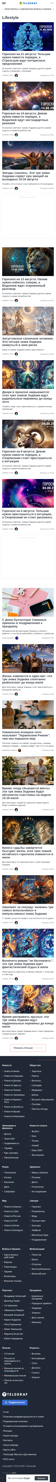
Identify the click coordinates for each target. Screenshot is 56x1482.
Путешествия (38, 1221)
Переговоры (10, 1267)
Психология (38, 1187)
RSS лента (8, 1459)
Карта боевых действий (11, 1256)
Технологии (10, 1172)
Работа (35, 1076)
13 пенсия (9, 1354)
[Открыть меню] (4, 3)
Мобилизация (37, 1249)
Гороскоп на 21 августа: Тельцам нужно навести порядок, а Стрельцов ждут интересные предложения (26, 59)
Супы (34, 1363)
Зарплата (36, 1071)
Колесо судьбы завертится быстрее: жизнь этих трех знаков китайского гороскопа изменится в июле (27, 852)
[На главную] (28, 3)
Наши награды (10, 1435)
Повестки (36, 1255)
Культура (36, 1225)
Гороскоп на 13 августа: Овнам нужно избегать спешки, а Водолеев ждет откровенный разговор (24, 284)
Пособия (36, 1104)
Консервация (38, 1358)
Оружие (8, 1271)
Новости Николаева (14, 1116)
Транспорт (9, 1139)
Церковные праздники (37, 1297)
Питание (36, 1177)
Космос (8, 1177)
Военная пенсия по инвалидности (14, 1369)
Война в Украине (11, 1249)
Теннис (35, 1141)
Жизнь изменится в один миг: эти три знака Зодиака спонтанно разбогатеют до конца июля (27, 679)
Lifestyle (34, 1201)
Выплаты (36, 1081)
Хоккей (35, 1145)
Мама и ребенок (40, 1172)
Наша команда (10, 1445)
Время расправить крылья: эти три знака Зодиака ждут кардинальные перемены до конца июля (28, 1021)
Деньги (7, 1134)
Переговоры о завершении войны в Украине (28, 9)
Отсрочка (36, 1264)
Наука (5, 1167)
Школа (35, 1095)
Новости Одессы (12, 1085)
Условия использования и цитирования (23, 1426)
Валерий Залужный (14, 1315)
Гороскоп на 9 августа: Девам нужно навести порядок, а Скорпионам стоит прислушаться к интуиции (27, 456)
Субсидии (37, 1085)
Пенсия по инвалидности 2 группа (12, 1361)
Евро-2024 (37, 1150)
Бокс (34, 1136)
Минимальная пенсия (15, 1375)
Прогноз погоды (40, 1109)
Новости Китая (11, 1225)
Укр (52, 3)
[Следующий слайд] (53, 9)
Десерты (36, 1368)
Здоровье (35, 1167)
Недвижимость (11, 1143)
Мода (34, 1216)
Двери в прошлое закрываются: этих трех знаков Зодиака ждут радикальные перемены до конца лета (27, 397)
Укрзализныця (11, 1157)
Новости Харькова (13, 1076)
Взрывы (8, 1262)
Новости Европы (12, 1207)
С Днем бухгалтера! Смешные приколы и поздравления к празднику (24, 623)
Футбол (35, 1131)
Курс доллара (11, 1153)
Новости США (11, 1211)
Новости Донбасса (13, 1107)
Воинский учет (39, 1274)
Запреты (36, 1313)
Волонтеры (10, 1276)
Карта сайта (9, 1450)
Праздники (35, 1290)
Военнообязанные (41, 1269)
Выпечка (36, 1354)
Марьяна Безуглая (13, 1334)
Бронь (35, 1259)
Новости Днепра (12, 1081)
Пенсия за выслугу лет (13, 1381)
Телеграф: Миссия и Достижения (19, 1454)
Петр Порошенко (12, 1324)
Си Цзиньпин (10, 1305)
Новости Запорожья (14, 1095)
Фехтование (38, 1155)
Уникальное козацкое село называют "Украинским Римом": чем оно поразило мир (26, 735)
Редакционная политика (15, 1421)
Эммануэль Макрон (14, 1310)
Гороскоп (36, 1207)
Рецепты (34, 1348)
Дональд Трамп (12, 1301)
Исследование (39, 1191)
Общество (35, 1065)
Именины (36, 1322)
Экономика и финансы (9, 1126)
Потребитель (38, 1211)
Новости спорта (38, 1125)
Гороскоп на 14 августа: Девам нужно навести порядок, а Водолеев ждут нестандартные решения (25, 118)
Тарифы (8, 1148)
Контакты (8, 1440)
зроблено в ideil (9, 1473)
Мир (4, 1201)
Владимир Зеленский (15, 1296)
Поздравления (39, 1240)
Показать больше (23, 1048)
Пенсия (6, 1348)
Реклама (7, 1431)
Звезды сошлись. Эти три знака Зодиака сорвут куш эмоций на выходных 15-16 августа (26, 176)
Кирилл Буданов (12, 1320)
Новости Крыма (12, 1111)
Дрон (6, 1187)
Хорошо (41, 1478)
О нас (6, 1412)
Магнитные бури (40, 1235)
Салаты (36, 1373)
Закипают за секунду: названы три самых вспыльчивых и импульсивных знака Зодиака (27, 910)
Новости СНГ (11, 1221)
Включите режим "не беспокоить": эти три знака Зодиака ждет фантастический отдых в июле (27, 964)
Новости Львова (12, 1090)
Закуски (36, 1377)
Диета (35, 1182)
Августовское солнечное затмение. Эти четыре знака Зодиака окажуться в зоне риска (28, 342)
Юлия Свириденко (13, 1338)
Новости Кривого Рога (12, 1100)
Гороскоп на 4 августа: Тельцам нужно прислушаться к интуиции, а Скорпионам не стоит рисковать (27, 514)
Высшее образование (43, 1099)
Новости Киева (11, 1071)
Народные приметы (42, 1303)
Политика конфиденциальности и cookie (23, 1417)
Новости (7, 1065)
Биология (9, 1182)
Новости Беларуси (13, 1230)
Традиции (36, 1308)
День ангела (38, 1317)
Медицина (37, 1090)
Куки (26, 1478)
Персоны (7, 1290)
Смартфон (9, 1191)
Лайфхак (36, 1230)
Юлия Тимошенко (13, 1329)
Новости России (12, 1216)
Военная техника (12, 1281)
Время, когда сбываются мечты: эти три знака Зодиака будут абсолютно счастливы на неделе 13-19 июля (26, 793)
